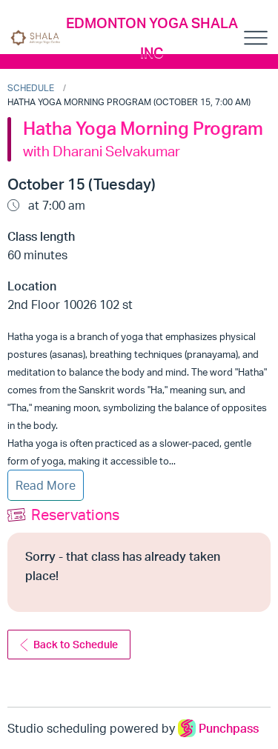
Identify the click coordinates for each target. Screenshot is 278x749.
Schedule (30, 87)
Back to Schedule (75, 644)
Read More (46, 485)
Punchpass (229, 728)
